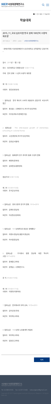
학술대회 (47, 14)
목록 (41, 360)
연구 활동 (39, 14)
